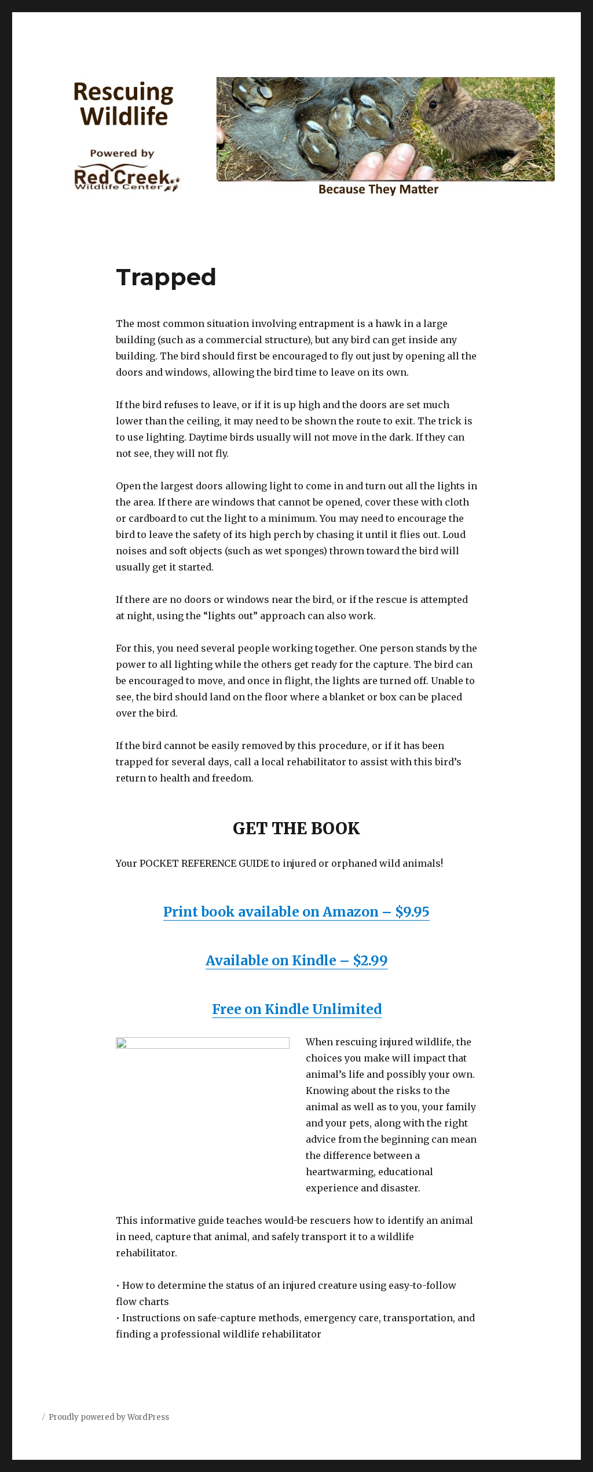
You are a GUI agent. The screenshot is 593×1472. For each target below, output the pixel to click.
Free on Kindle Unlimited (297, 1009)
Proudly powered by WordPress (109, 1417)
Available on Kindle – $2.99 (297, 960)
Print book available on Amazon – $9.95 (296, 911)
